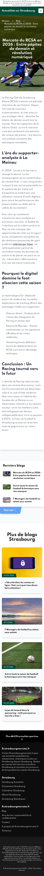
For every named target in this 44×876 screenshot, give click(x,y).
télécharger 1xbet (23, 244)
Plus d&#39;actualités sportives (22, 736)
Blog (4, 811)
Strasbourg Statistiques (13, 799)
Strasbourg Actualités (13, 782)
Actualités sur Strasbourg (18, 10)
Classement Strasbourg (13, 786)
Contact (6, 822)
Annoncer (6, 831)
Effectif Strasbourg (11, 795)
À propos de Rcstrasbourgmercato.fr (20, 826)
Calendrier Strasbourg (13, 791)
